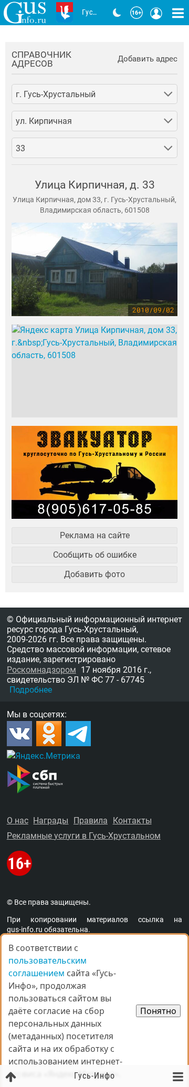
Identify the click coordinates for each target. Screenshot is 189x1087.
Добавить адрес (147, 59)
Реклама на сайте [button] (95, 535)
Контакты (132, 820)
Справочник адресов (41, 59)
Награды (50, 820)
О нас (17, 820)
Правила (91, 820)
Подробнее (30, 690)
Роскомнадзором (41, 670)
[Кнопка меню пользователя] (156, 12)
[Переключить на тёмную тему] (117, 12)
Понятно (158, 1011)
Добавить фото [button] (94, 574)
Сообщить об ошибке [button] (94, 555)
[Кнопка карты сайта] (178, 12)
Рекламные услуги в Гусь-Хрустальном (84, 836)
